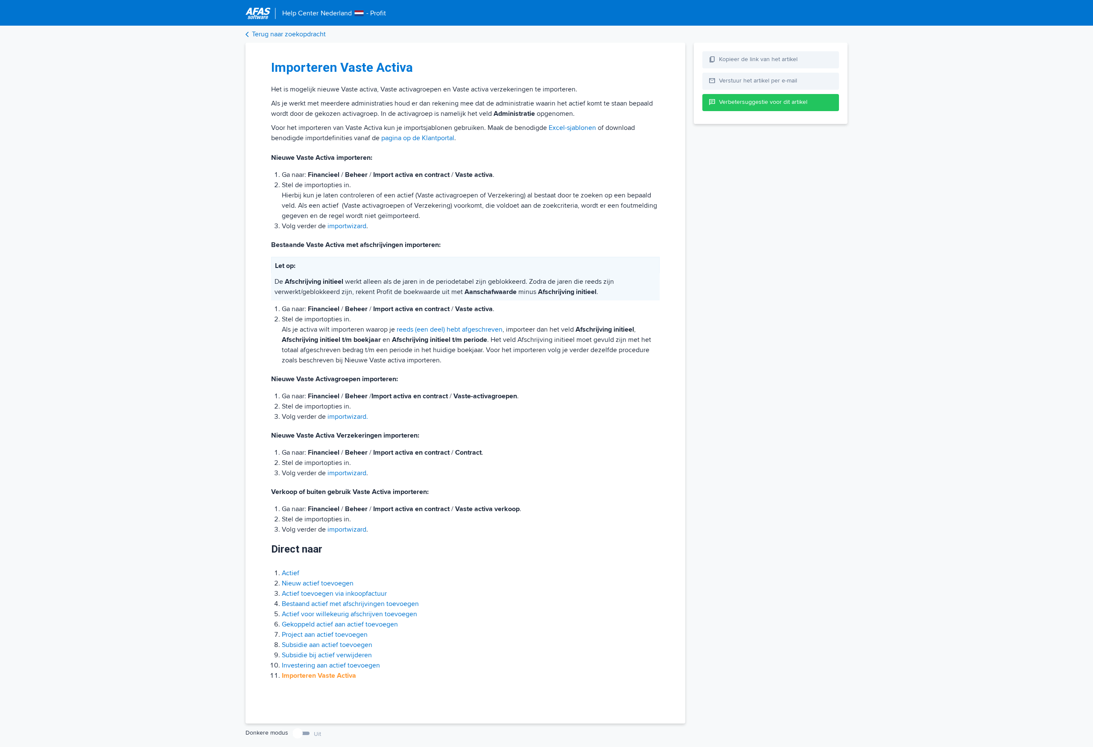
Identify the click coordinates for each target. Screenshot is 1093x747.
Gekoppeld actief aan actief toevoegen (340, 624)
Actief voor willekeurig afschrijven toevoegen (349, 614)
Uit (317, 734)
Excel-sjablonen (572, 128)
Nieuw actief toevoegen (318, 583)
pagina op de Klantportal (417, 138)
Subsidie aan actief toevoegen (327, 645)
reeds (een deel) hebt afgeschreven (450, 329)
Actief (290, 573)
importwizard (346, 226)
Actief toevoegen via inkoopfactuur (334, 593)
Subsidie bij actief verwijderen (327, 655)
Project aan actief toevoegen (325, 634)
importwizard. (347, 416)
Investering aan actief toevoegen (331, 665)
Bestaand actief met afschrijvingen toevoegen (350, 604)
